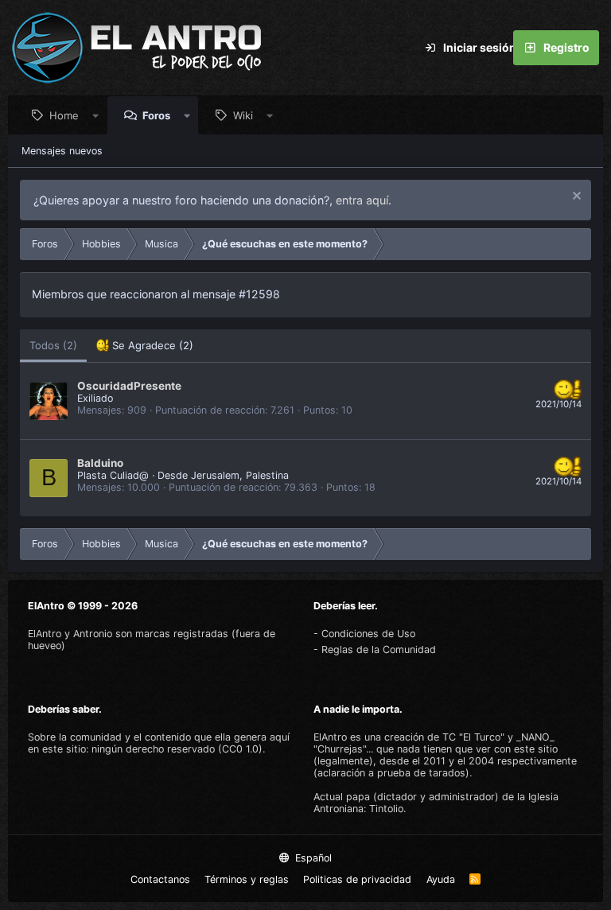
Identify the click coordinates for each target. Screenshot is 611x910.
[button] (95, 115)
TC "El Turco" (473, 737)
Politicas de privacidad (357, 879)
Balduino (100, 463)
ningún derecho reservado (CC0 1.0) (177, 749)
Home (64, 115)
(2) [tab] (53, 345)
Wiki (243, 115)
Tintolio (386, 809)
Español (312, 858)
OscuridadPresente (129, 385)
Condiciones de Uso (368, 634)
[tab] (145, 345)
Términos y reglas (246, 879)
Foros (156, 115)
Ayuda (440, 879)
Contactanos (160, 879)
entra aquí (362, 200)
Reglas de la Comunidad (378, 649)
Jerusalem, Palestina (240, 475)
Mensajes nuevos (62, 151)
